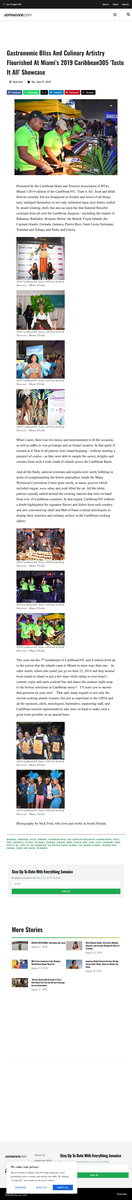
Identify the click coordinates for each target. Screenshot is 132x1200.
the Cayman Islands (89, 845)
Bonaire (42, 839)
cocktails (18, 842)
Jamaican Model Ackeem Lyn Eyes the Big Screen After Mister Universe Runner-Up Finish (102, 963)
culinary (39, 842)
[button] (115, 14)
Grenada (50, 842)
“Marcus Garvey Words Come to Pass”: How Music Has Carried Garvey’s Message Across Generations (48, 982)
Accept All (63, 1187)
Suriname (108, 842)
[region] (41, 1178)
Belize (33, 839)
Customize (20, 1187)
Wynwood (42, 848)
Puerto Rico (80, 842)
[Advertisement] (65, 36)
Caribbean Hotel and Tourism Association (71, 839)
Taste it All (13, 845)
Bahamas (11, 839)
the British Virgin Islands (62, 845)
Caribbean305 (104, 839)
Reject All (41, 1187)
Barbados (23, 839)
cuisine (29, 842)
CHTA (9, 842)
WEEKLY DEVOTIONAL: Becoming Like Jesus (48, 942)
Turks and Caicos (26, 848)
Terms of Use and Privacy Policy (48, 877)
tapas (117, 842)
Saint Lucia (95, 842)
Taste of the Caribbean (33, 845)
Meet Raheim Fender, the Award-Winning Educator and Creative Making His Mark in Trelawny (102, 945)
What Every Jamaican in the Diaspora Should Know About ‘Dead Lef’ (46, 962)
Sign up (66, 891)
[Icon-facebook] (6, 1170)
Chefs (116, 839)
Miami (70, 842)
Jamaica (61, 842)
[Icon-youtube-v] (6, 1172)
